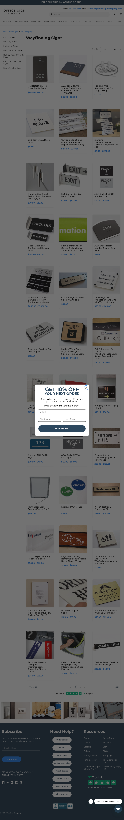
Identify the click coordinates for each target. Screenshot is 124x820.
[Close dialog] (86, 388)
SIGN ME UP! (62, 428)
